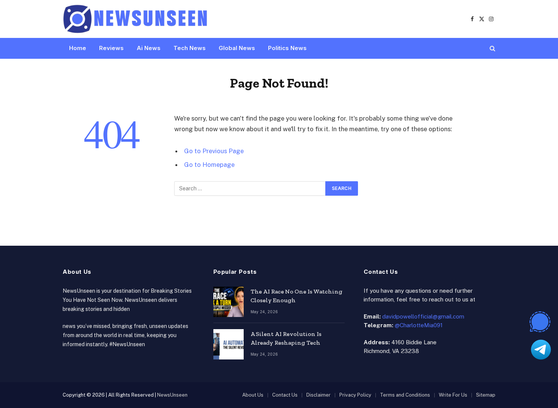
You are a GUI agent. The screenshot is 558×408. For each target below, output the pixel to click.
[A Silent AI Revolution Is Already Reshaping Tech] (228, 344)
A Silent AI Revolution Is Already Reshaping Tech (286, 338)
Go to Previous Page (214, 151)
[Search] (491, 48)
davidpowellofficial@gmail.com (423, 316)
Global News (237, 48)
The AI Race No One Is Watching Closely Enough (296, 296)
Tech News (189, 48)
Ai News (149, 48)
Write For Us (453, 395)
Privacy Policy (355, 395)
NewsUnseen (172, 395)
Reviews (111, 48)
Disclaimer (318, 395)
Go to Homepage (209, 164)
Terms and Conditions (405, 395)
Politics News (287, 48)
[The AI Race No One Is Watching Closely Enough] (228, 302)
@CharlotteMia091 (419, 325)
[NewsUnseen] (136, 19)
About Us (252, 395)
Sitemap (485, 395)
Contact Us (285, 395)
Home (77, 48)
